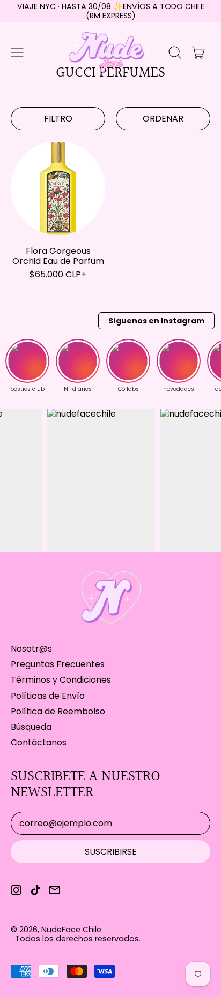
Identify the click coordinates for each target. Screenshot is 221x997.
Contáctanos (39, 742)
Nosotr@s (31, 649)
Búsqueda (31, 727)
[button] (175, 52)
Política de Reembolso (58, 711)
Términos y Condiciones (61, 680)
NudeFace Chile (71, 929)
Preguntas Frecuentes (58, 664)
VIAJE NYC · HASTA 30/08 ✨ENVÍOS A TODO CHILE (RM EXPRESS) (110, 11)
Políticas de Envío (48, 696)
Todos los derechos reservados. (78, 938)
